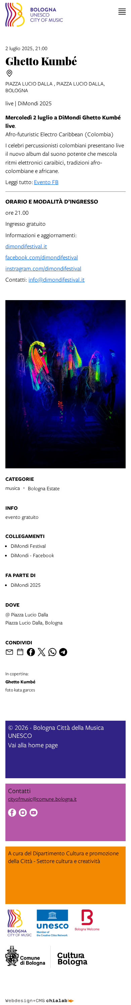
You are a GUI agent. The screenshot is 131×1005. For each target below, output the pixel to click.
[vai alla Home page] (34, 16)
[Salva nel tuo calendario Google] (20, 652)
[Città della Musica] (72, 955)
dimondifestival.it (26, 246)
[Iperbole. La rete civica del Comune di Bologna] (28, 957)
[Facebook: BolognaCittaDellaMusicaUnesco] (12, 813)
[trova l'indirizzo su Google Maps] (9, 73)
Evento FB (46, 182)
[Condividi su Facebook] (31, 652)
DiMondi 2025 (26, 584)
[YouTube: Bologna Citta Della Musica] (34, 813)
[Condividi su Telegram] (63, 652)
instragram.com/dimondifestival (43, 268)
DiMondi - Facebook (32, 555)
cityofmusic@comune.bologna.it (42, 798)
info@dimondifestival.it (57, 279)
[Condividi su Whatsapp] (52, 652)
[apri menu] (122, 12)
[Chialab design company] (39, 995)
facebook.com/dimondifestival (41, 257)
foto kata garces (20, 682)
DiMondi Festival (28, 545)
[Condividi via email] (9, 652)
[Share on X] (42, 652)
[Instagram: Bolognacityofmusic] (23, 813)
